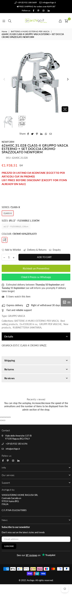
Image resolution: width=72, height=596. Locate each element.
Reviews (9, 378)
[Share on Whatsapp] (46, 133)
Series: (11, 207)
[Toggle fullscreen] (6, 417)
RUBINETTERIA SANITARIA (27, 327)
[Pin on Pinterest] (37, 133)
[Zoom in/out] (9, 417)
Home (4, 31)
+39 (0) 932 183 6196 (16, 443)
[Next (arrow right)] (4, 420)
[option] (36, 79)
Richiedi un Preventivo (36, 268)
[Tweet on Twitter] (32, 133)
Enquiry (56, 249)
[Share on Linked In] (41, 133)
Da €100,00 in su (28, 324)
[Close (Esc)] (1, 417)
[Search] (10, 20)
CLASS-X (8, 213)
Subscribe (9, 546)
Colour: (19, 233)
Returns (9, 369)
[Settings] (60, 20)
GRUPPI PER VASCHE (50, 324)
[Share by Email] (50, 133)
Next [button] (67, 79)
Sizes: (20, 220)
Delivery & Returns (36, 249)
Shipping (9, 360)
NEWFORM (8, 141)
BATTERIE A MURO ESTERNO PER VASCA (30, 31)
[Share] (4, 417)
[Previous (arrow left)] (1, 420)
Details (8, 336)
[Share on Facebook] (28, 133)
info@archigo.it (49, 2)
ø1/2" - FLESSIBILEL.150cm (16, 226)
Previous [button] (4, 79)
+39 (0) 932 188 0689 (27, 2)
